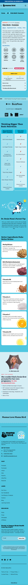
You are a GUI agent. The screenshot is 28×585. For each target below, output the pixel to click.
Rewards (3, 480)
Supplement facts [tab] (11, 27)
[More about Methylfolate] (14, 249)
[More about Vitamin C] (14, 319)
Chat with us (14, 582)
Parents (3, 475)
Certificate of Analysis (7, 495)
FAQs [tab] (24, 27)
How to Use (5, 83)
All (8, 13)
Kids (2, 473)
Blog (2, 500)
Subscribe (21, 538)
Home (3, 13)
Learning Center (5, 502)
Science (3, 498)
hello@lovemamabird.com (10, 456)
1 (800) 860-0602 (8, 453)
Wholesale (4, 517)
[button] (25, 5)
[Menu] (1, 5)
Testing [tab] (19, 27)
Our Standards (5, 492)
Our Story (3, 490)
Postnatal (3, 468)
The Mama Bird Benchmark (9, 88)
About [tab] (4, 27)
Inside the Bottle (7, 85)
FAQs (2, 512)
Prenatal (3, 465)
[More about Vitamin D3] (14, 337)
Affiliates (3, 520)
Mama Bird (8, 568)
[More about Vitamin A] (14, 302)
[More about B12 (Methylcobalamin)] (14, 267)
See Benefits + (6, 45)
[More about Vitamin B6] (14, 284)
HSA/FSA (3, 478)
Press (2, 515)
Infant (3, 470)
